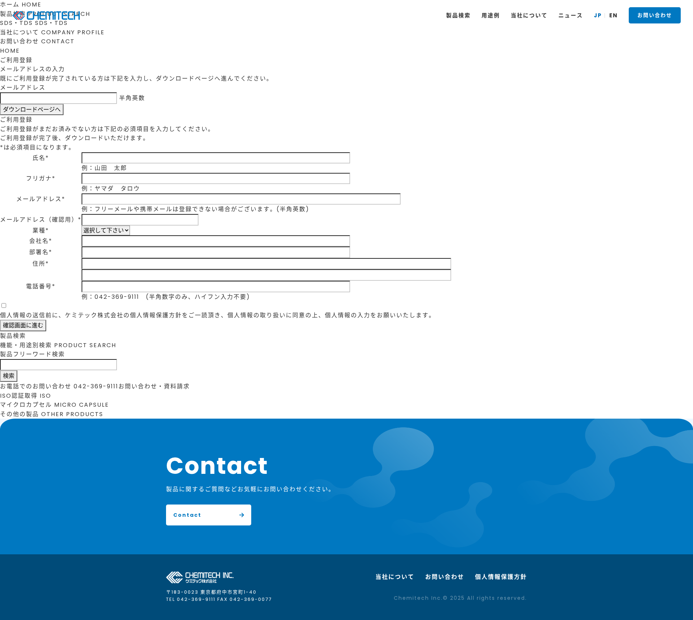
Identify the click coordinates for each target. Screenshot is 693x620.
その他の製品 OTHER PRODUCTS (51, 414)
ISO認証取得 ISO (25, 396)
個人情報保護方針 (501, 577)
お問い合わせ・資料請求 (154, 386)
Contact (187, 515)
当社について (394, 577)
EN (613, 15)
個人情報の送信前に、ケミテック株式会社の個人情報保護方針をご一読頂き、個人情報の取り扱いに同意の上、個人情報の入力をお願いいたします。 (217, 315)
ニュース (570, 15)
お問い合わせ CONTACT (37, 41)
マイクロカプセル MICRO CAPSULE (54, 405)
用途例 (490, 15)
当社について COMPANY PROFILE (52, 32)
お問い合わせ (654, 15)
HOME (10, 51)
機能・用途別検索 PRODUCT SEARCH (58, 345)
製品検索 (458, 15)
